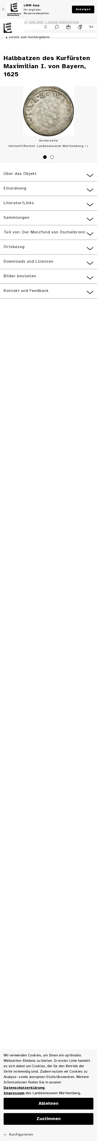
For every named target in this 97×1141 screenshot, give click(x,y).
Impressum (14, 1093)
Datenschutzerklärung (24, 1088)
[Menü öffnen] (45, 27)
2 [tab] (53, 158)
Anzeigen (83, 9)
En (91, 27)
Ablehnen (48, 1103)
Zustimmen (49, 1119)
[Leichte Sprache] (68, 27)
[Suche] (57, 27)
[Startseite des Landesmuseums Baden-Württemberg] (12, 30)
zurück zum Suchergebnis (29, 37)
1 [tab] (45, 158)
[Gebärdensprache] (80, 27)
